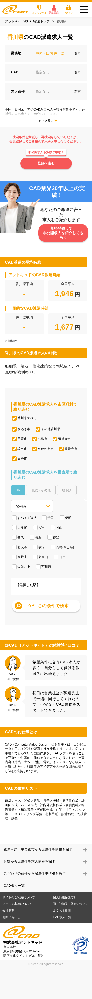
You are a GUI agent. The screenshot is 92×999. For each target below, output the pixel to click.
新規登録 (54, 12)
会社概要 (8, 910)
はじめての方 (39, 12)
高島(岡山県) (65, 547)
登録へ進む (46, 163)
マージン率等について (17, 904)
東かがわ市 (46, 448)
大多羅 (22, 527)
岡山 (59, 527)
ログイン (68, 12)
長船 (38, 537)
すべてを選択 (27, 518)
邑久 (20, 537)
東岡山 (43, 557)
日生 (62, 557)
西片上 (22, 557)
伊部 (68, 518)
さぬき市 (23, 429)
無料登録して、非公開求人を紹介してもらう (63, 232)
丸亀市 (42, 439)
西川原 (46, 567)
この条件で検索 (48, 605)
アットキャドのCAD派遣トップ (27, 21)
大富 (41, 527)
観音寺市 (71, 448)
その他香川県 (50, 429)
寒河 (41, 547)
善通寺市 (64, 439)
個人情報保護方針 (65, 897)
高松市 (22, 458)
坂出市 (22, 448)
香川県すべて (27, 418)
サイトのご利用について (18, 897)
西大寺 (22, 547)
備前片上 (23, 567)
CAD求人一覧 (14, 885)
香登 (56, 537)
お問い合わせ (11, 917)
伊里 (50, 518)
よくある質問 (62, 910)
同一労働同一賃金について (70, 904)
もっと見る (46, 121)
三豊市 (22, 439)
